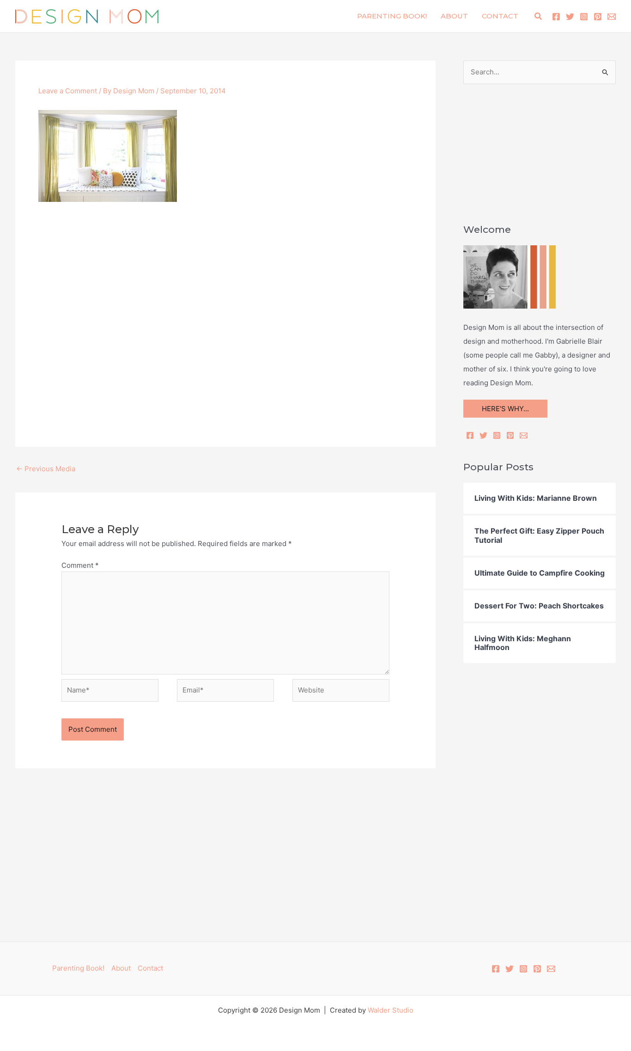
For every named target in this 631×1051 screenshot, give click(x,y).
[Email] (524, 435)
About (454, 16)
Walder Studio (390, 1010)
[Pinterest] (598, 16)
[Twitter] (570, 16)
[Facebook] (556, 16)
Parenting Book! (392, 16)
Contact (500, 16)
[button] (538, 16)
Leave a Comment (67, 90)
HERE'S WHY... (505, 408)
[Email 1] (611, 16)
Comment (80, 565)
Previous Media (45, 468)
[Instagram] (584, 16)
